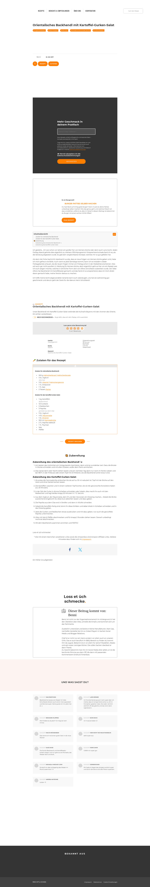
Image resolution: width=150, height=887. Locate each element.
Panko (48, 389)
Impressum (86, 539)
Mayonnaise (47, 416)
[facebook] (136, 7)
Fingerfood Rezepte (40, 30)
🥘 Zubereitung (39, 241)
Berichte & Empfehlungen (59, 11)
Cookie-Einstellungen (110, 882)
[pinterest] (141, 7)
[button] (67, 328)
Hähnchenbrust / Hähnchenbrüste (57, 375)
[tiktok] (130, 7)
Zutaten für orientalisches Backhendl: (47, 236)
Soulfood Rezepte (99, 30)
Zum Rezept (69, 220)
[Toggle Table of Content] (113, 234)
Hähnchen (64, 30)
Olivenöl (45, 418)
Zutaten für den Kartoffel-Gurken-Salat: (47, 238)
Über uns (77, 11)
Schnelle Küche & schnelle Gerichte (81, 30)
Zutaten (53, 64)
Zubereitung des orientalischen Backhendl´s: (48, 243)
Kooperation (90, 11)
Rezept (43, 64)
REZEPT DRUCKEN (75, 441)
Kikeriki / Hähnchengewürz (53, 382)
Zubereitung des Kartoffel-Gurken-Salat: (47, 244)
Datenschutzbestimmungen (78, 149)
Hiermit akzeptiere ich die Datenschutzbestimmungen (68, 154)
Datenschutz (97, 882)
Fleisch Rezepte (53, 30)
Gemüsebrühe (50, 420)
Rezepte (41, 11)
